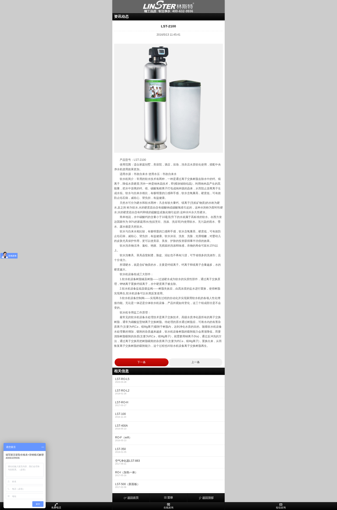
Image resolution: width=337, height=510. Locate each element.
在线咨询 (168, 507)
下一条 (141, 362)
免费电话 (56, 507)
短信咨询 (281, 507)
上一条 (195, 362)
